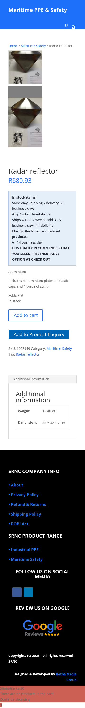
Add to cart (26, 315)
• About (15, 485)
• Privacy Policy (23, 494)
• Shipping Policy (24, 514)
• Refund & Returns (27, 504)
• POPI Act (18, 523)
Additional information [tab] (31, 379)
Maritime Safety (33, 46)
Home (13, 46)
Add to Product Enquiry (39, 334)
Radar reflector (28, 354)
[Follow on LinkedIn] (28, 592)
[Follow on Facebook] (17, 592)
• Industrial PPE (23, 549)
